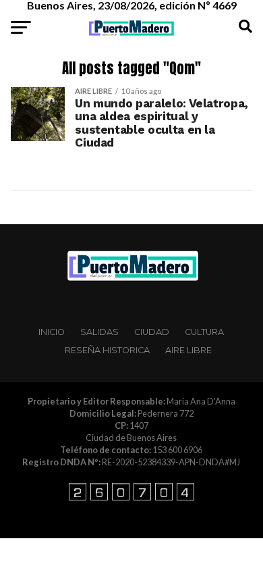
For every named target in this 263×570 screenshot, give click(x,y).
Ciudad (151, 332)
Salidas (99, 332)
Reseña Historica (107, 350)
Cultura (204, 332)
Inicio (51, 332)
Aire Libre (188, 350)
